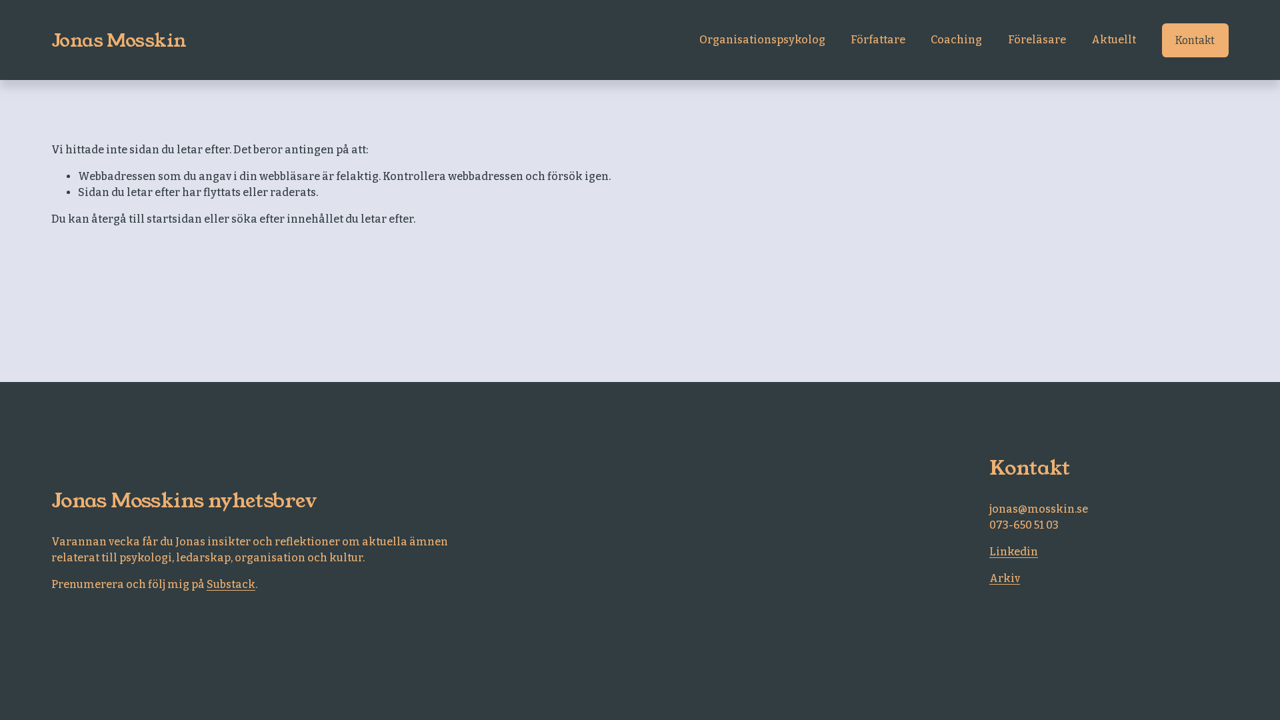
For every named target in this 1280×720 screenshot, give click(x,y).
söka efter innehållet (287, 219)
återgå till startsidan (146, 219)
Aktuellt (1113, 39)
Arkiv (1004, 578)
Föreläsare (1037, 39)
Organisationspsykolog (762, 39)
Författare (878, 39)
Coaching (956, 39)
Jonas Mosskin (119, 40)
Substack (231, 584)
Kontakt (1195, 40)
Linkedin (1013, 551)
